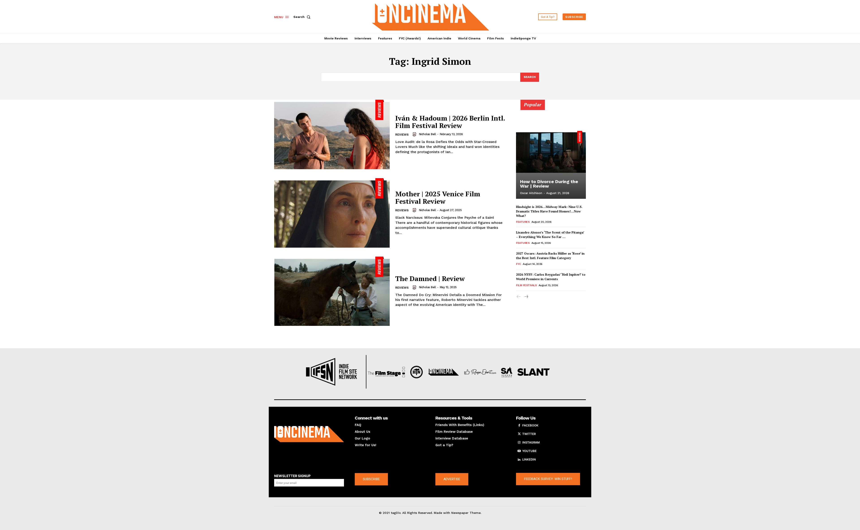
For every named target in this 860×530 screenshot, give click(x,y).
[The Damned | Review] (332, 291)
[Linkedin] (519, 459)
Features (522, 221)
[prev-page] (519, 297)
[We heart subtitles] (430, 16)
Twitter (529, 434)
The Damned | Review (430, 278)
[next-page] (526, 297)
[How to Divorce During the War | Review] (551, 152)
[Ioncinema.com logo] (309, 434)
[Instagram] (519, 442)
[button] (302, 17)
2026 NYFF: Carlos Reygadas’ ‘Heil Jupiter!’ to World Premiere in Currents (550, 276)
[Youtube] (519, 451)
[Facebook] (519, 425)
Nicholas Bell (427, 134)
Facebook (530, 425)
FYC (518, 264)
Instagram (531, 442)
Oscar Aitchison (531, 193)
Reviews (402, 134)
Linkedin (529, 459)
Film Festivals (526, 285)
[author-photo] (415, 134)
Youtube (529, 451)
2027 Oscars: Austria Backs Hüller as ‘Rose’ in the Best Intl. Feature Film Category (550, 255)
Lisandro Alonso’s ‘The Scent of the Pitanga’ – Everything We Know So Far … (550, 234)
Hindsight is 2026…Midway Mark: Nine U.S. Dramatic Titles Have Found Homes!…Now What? (549, 211)
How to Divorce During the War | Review (549, 184)
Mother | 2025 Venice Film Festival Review (437, 197)
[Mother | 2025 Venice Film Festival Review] (332, 213)
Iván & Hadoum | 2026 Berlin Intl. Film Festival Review (450, 122)
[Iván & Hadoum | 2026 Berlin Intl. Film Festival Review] (332, 134)
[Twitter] (519, 434)
